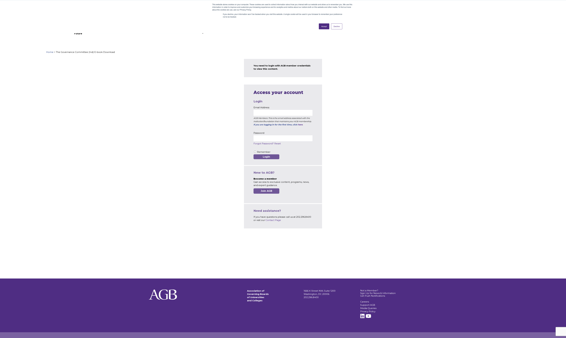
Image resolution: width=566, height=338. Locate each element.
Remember (263, 152)
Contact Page (273, 220)
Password (259, 133)
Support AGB (367, 305)
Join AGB (266, 191)
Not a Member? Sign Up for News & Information (378, 292)
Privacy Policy (367, 311)
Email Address (261, 107)
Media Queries (368, 308)
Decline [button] (337, 26)
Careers (364, 301)
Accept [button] (324, 26)
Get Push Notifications (372, 295)
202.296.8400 (311, 297)
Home (49, 52)
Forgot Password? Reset (267, 143)
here (300, 124)
